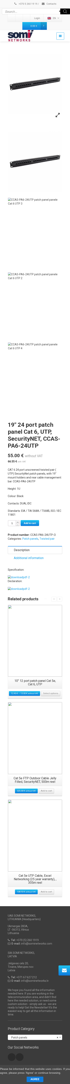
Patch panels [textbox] (34, 1037)
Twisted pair (47, 538)
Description (22, 550)
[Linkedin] (12, 18)
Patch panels (30, 538)
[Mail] (19, 18)
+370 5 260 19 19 (27, 4)
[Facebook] (27, 18)
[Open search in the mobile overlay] (36, 11)
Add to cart (30, 523)
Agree (35, 1079)
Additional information (29, 558)
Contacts (51, 4)
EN (54, 18)
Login (37, 18)
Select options (50, 693)
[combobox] (35, 1037)
